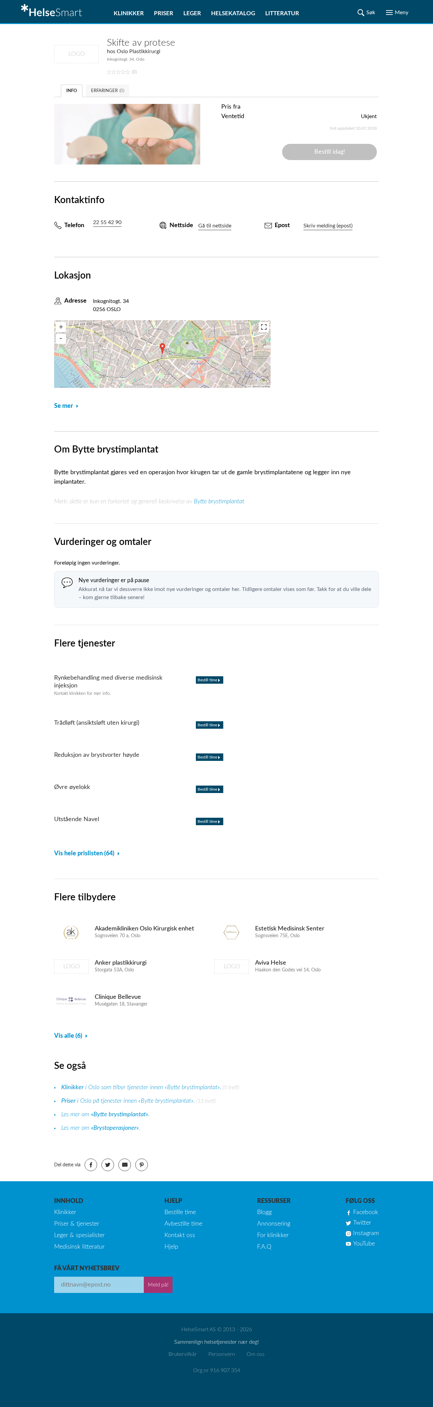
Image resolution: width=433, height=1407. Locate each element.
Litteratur (282, 13)
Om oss (256, 1354)
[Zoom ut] (61, 339)
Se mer (63, 406)
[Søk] (366, 12)
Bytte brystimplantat (219, 502)
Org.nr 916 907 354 (216, 1370)
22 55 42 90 (107, 222)
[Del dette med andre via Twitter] (107, 1165)
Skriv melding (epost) (327, 225)
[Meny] (397, 12)
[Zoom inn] (61, 327)
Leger (192, 13)
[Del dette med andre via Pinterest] (141, 1165)
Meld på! (158, 1285)
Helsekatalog (233, 13)
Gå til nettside (214, 225)
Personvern (221, 1354)
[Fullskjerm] (264, 327)
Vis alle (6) (68, 1036)
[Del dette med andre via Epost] (124, 1165)
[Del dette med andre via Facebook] (91, 1165)
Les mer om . (105, 1115)
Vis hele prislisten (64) (84, 854)
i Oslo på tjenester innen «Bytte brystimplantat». (128, 1101)
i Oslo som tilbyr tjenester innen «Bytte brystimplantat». (141, 1087)
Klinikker (129, 13)
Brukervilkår (182, 1354)
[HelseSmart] (52, 11)
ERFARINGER (107, 91)
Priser (163, 13)
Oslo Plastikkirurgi (138, 51)
